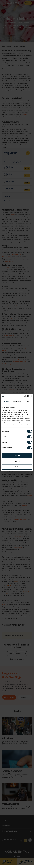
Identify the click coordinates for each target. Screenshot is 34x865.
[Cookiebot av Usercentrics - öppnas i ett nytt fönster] (24, 396)
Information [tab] (17, 401)
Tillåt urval (17, 461)
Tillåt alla (17, 455)
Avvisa (17, 467)
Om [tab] (28, 401)
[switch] (29, 436)
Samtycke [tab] (6, 401)
